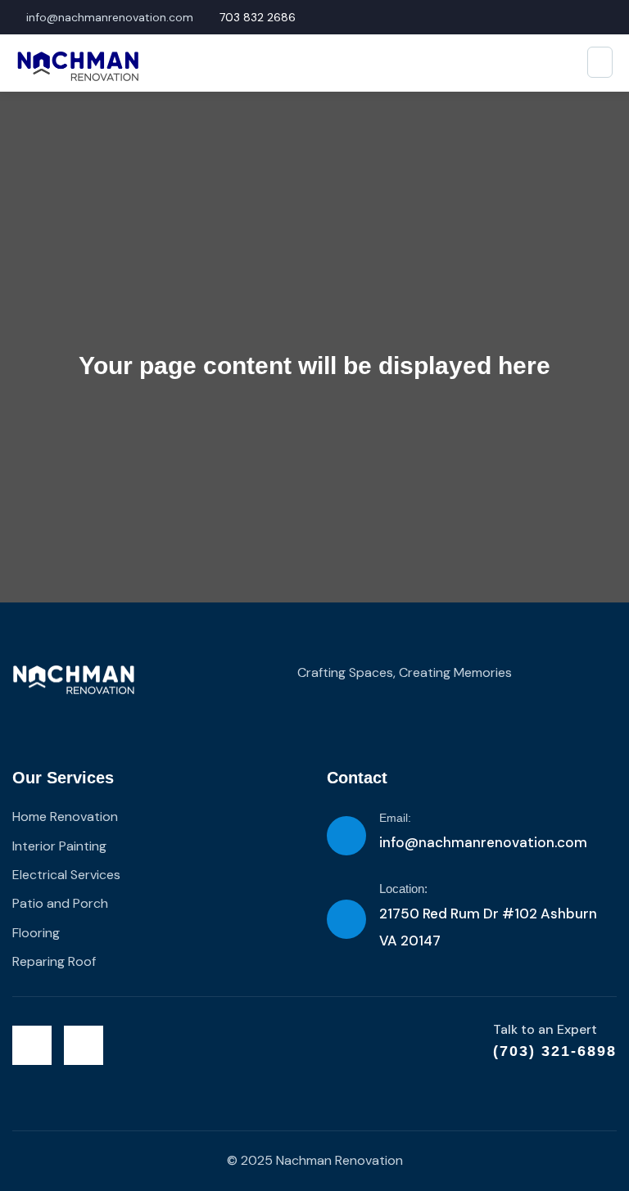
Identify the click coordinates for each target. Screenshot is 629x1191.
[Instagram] (83, 1045)
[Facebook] (32, 1045)
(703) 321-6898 (555, 1051)
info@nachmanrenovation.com (483, 842)
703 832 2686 (257, 17)
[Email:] (346, 835)
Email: (395, 817)
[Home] (73, 680)
